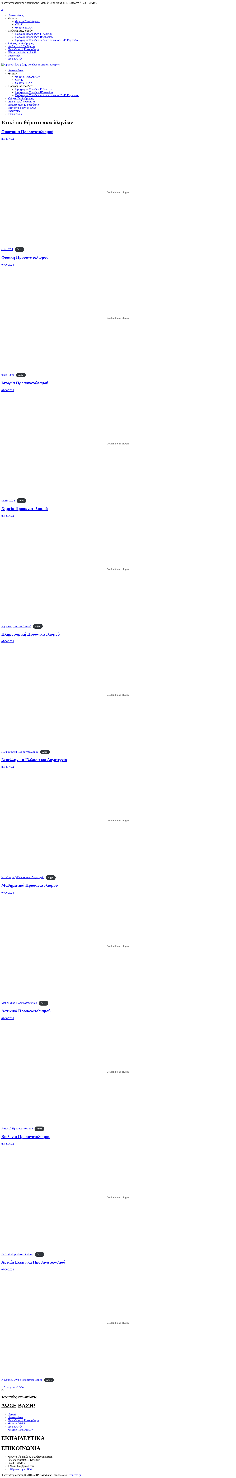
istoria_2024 (8, 500)
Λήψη (19, 249)
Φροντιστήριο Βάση (22, 1469)
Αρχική (12, 1414)
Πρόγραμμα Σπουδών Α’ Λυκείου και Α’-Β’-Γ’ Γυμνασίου (47, 40)
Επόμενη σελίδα (15, 1387)
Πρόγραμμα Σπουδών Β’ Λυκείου (34, 36)
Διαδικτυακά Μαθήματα (21, 46)
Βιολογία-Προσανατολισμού (17, 1254)
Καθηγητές (14, 55)
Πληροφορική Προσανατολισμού (30, 634)
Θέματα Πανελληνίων (27, 21)
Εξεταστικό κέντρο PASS (22, 52)
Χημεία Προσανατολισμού (24, 508)
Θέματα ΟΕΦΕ (16, 1423)
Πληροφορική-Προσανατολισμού (19, 751)
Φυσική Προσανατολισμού (24, 257)
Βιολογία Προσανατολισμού (25, 1136)
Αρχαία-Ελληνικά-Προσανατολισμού (22, 1379)
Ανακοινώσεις (16, 15)
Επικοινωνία (15, 58)
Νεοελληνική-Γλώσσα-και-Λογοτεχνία (22, 877)
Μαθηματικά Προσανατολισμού (29, 885)
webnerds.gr (74, 1475)
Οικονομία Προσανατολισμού (27, 131)
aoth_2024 (7, 249)
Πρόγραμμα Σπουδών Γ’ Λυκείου (33, 33)
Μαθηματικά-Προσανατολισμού (19, 1002)
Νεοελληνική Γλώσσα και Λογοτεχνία (34, 759)
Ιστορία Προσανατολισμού (24, 383)
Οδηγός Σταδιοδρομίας (21, 43)
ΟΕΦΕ (19, 24)
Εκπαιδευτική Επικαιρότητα (23, 49)
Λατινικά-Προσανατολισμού (17, 1128)
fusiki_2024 (7, 374)
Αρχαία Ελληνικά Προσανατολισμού (33, 1262)
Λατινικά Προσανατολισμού (25, 1011)
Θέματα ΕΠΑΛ (23, 27)
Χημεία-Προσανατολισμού (16, 626)
